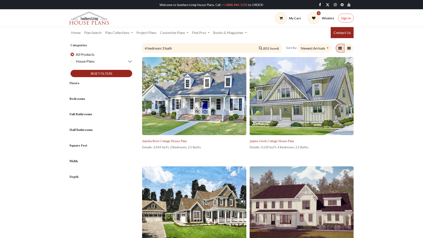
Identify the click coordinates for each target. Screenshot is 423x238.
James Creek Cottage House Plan (272, 141)
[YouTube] (348, 4)
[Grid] (340, 48)
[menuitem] (75, 32)
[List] (349, 48)
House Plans (85, 61)
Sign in (346, 18)
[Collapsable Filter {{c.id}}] (115, 61)
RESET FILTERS (101, 73)
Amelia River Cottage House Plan (164, 141)
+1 (234, 5)
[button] (314, 48)
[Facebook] (319, 4)
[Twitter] (327, 4)
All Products (85, 54)
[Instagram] (335, 4)
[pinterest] (342, 4)
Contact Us (342, 32)
